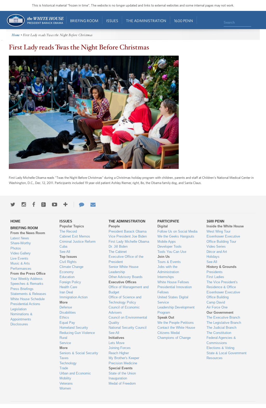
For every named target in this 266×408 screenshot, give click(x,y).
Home (35, 20)
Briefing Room (84, 20)
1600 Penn (183, 20)
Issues (112, 20)
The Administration (146, 20)
